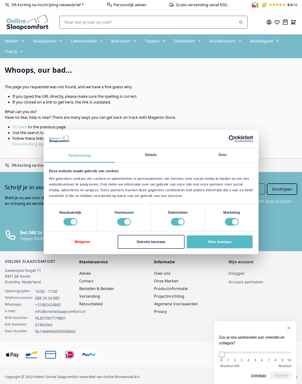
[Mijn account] (269, 22)
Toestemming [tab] (79, 155)
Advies (85, 273)
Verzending (89, 296)
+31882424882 (48, 304)
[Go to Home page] (27, 22)
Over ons (162, 273)
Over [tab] (222, 155)
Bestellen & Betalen (96, 288)
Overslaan (258, 375)
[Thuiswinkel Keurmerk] (255, 4)
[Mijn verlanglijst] (277, 22)
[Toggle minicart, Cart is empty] (293, 22)
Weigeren (82, 242)
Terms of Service (278, 201)
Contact (86, 281)
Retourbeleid (91, 303)
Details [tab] (151, 155)
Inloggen (236, 273)
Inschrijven (282, 189)
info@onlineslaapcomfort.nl (60, 311)
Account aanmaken (245, 282)
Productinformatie (171, 288)
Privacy (160, 311)
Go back (19, 127)
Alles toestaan (220, 242)
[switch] (124, 222)
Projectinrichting (169, 296)
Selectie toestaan (151, 242)
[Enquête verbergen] (288, 328)
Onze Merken (166, 281)
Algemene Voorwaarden (176, 303)
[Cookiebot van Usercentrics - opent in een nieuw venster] (232, 138)
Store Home (23, 144)
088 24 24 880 (47, 298)
